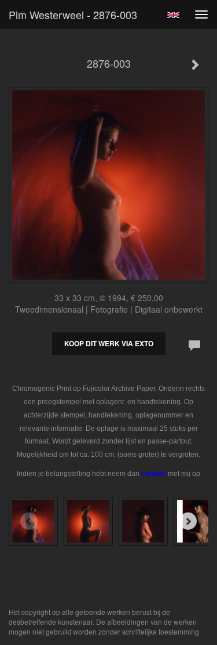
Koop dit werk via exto (108, 343)
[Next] (188, 521)
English (173, 15)
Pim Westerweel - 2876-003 (73, 14)
